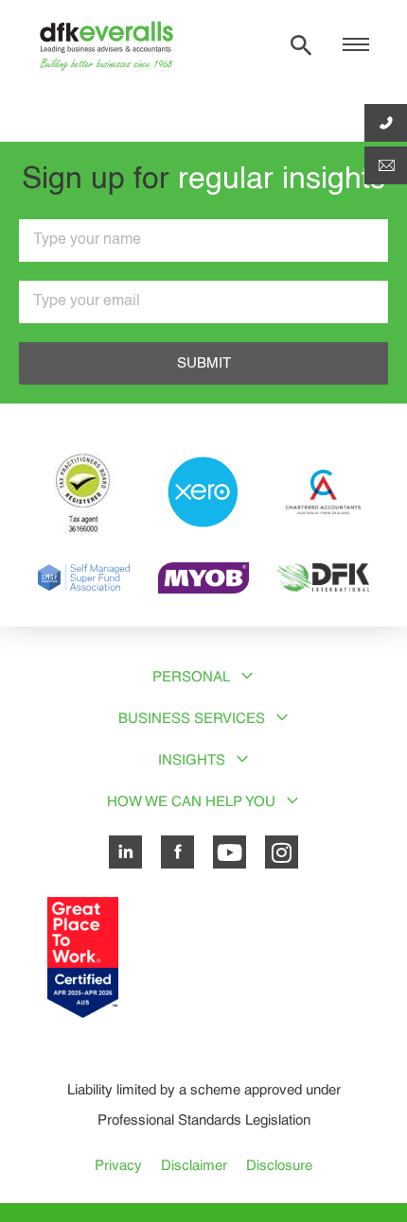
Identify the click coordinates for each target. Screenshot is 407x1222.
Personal (191, 676)
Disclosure (279, 1165)
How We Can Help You (191, 801)
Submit (204, 363)
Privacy (118, 1165)
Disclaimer (194, 1165)
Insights (191, 759)
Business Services (191, 718)
